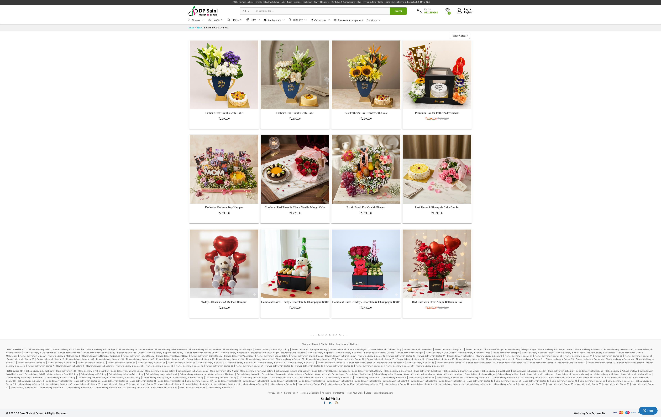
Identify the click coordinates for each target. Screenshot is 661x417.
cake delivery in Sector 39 (59, 381)
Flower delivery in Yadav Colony (272, 356)
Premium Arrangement (350, 20)
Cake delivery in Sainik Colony (125, 377)
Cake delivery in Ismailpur (450, 374)
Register (468, 12)
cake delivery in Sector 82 (80, 387)
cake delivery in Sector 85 (562, 377)
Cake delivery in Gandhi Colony (62, 374)
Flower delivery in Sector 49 (590, 359)
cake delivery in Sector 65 (424, 381)
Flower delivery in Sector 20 (401, 356)
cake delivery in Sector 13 (590, 377)
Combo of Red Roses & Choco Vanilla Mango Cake (295, 207)
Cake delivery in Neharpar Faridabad (25, 377)
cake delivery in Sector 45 (564, 381)
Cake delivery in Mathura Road (636, 374)
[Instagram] (336, 403)
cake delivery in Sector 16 (254, 384)
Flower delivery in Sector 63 (608, 356)
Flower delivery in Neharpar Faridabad (101, 356)
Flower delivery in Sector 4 (460, 356)
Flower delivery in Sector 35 (151, 362)
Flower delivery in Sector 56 (470, 359)
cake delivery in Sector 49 (452, 381)
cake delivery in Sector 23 (256, 381)
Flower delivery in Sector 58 (110, 359)
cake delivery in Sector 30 (31, 384)
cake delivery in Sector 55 (312, 381)
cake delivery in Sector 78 (616, 384)
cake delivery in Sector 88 (24, 387)
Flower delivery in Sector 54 (518, 356)
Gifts (331, 344)
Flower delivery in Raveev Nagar (172, 356)
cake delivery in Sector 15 (227, 384)
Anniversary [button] (274, 20)
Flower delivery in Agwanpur (235, 352)
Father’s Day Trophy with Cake (224, 112)
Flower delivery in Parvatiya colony (272, 349)
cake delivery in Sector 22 (228, 381)
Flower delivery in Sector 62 (530, 359)
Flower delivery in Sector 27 (431, 356)
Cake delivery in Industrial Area (419, 374)
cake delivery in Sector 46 (536, 381)
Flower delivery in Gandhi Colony (98, 352)
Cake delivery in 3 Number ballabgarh (331, 371)
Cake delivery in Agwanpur (193, 374)
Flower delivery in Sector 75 (100, 366)
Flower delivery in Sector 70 (70, 366)
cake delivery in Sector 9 (451, 384)
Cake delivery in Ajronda (274, 374)
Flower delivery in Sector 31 (301, 362)
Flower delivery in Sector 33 (212, 362)
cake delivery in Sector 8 (478, 384)
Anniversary (342, 344)
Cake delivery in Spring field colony (126, 374)
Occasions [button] (320, 20)
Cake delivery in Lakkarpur (540, 374)
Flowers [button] (196, 20)
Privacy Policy (275, 392)
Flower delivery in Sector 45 (61, 362)
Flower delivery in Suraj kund (449, 349)
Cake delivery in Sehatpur (561, 371)
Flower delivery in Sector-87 (320, 359)
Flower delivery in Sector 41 (578, 356)
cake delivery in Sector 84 (164, 387)
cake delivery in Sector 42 (618, 377)
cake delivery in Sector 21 (508, 381)
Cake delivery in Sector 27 (339, 377)
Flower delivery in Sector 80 (639, 356)
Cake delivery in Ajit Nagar (221, 374)
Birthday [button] (298, 19)
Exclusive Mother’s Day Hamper (224, 207)
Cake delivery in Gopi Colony (388, 374)
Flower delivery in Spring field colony (165, 352)
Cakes (315, 344)
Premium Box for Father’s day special (437, 112)
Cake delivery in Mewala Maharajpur (574, 374)
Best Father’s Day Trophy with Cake (365, 112)
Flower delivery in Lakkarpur (601, 352)
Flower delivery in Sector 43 (140, 359)
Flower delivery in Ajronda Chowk (202, 352)
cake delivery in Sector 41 (478, 377)
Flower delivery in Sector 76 (130, 366)
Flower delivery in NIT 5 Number (69, 349)
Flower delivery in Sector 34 (121, 362)
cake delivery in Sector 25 (368, 381)
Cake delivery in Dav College (329, 374)
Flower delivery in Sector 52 (200, 359)
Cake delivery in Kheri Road (511, 374)
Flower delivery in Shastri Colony (307, 356)
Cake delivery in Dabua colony (160, 371)
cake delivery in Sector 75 (560, 384)
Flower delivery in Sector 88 (219, 366)
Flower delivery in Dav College (379, 352)
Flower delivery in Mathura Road (64, 356)
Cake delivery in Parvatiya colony (256, 371)
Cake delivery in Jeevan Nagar (480, 374)
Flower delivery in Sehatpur (588, 349)
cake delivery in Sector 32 (221, 387)
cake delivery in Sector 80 (534, 377)
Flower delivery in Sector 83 (339, 366)
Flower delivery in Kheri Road (570, 352)
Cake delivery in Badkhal (300, 374)
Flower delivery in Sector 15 (391, 362)
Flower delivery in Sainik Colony (206, 356)
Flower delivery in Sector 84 (370, 366)
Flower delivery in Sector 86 (309, 366)
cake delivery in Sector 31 (143, 384)
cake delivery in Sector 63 (506, 377)
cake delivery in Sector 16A (340, 384)
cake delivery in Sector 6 (394, 377)
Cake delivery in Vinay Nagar (157, 377)
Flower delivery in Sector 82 (279, 366)
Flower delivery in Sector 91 (260, 359)
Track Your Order (354, 392)
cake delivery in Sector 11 (396, 384)
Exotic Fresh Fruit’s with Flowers (366, 207)
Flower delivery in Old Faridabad (40, 352)
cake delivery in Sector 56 (340, 381)
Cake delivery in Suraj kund (427, 371)
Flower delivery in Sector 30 (182, 362)
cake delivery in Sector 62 (396, 381)
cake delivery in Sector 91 (143, 381)
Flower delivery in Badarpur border (555, 349)
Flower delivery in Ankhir (293, 352)
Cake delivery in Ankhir (248, 374)
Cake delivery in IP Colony (93, 374)
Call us (427, 9)
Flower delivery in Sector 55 (440, 359)
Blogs (368, 392)
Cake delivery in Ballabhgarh (39, 371)
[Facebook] (324, 403)
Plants (324, 344)
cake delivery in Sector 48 (480, 381)
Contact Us (338, 392)
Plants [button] (235, 19)
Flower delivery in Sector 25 (500, 359)
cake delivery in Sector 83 (136, 387)
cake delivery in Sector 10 (424, 384)
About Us (326, 392)
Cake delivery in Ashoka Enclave (621, 371)
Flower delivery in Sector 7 (41, 366)
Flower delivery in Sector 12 (371, 356)
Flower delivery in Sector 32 (430, 366)
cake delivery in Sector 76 (588, 384)
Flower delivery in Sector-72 (290, 359)
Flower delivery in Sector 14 (450, 362)
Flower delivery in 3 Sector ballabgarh (348, 349)
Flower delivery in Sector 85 (20, 359)
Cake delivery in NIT (66, 371)
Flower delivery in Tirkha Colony (385, 349)
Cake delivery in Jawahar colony (127, 371)
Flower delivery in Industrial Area (474, 352)
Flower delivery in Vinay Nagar (239, 356)
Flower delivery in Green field (417, 349)
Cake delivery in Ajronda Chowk (161, 374)
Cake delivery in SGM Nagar (224, 371)
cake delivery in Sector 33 (59, 384)
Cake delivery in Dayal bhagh (495, 371)
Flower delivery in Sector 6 (489, 356)
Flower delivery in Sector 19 (361, 362)
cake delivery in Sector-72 (171, 381)
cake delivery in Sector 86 (108, 387)
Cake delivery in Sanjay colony (193, 371)
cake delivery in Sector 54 (421, 377)
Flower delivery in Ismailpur (506, 352)
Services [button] (372, 20)
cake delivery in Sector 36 (450, 377)
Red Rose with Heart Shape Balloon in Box (437, 302)
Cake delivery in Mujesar (606, 374)
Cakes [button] (216, 19)
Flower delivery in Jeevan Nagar (538, 352)
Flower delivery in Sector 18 (331, 362)
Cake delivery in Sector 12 (283, 377)
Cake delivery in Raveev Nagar (93, 377)
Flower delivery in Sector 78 (160, 366)
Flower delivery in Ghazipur (409, 352)
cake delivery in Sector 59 (115, 381)
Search (398, 11)
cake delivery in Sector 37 (592, 381)
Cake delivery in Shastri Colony (221, 377)
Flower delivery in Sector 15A (480, 362)
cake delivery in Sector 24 (284, 381)
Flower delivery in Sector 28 (272, 362)
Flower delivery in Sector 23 (380, 359)
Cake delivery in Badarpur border (529, 371)
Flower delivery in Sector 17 (542, 362)
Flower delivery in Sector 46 (31, 362)
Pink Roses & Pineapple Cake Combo (437, 207)
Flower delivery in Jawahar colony (136, 349)
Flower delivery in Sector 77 (189, 366)
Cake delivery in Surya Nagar (253, 377)
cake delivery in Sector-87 (200, 381)
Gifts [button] (253, 19)
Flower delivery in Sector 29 (242, 362)
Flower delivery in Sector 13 (50, 359)
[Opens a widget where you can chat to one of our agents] (648, 411)
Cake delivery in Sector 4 (367, 377)
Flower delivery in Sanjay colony (205, 349)
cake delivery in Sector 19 (199, 384)
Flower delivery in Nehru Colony (138, 356)
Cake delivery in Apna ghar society (293, 371)
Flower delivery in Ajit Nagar (265, 352)
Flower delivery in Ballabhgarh (102, 349)
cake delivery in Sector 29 (87, 384)
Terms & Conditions (309, 392)
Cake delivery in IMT (35, 374)
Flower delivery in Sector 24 (410, 359)
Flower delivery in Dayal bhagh (520, 349)
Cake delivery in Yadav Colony (188, 377)
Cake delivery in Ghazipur (358, 374)
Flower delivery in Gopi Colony (441, 352)
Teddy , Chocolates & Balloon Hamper (223, 302)
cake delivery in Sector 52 (87, 381)
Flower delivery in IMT (69, 352)
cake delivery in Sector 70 (532, 384)
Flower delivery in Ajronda (321, 352)
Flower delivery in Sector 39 (170, 359)
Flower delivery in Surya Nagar (340, 356)
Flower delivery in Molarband (618, 349)
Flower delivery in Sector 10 (601, 362)
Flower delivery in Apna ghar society (309, 349)
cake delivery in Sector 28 (115, 384)
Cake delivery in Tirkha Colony (367, 371)
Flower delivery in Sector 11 (571, 362)
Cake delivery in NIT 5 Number (93, 371)
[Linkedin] (330, 403)
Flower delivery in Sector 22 (350, 359)
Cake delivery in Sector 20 (311, 377)
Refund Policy (291, 392)
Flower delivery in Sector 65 (560, 359)
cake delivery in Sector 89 (193, 387)
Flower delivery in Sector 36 (549, 356)
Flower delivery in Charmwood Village (484, 349)
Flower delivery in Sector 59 (230, 359)
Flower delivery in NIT (40, 349)
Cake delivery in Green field (398, 371)
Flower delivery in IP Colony (131, 352)
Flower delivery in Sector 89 (400, 366)
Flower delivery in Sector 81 (249, 366)
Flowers (306, 344)
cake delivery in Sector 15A (311, 384)
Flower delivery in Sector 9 (630, 362)
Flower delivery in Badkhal (349, 352)
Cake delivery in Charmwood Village (461, 371)
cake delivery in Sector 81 (52, 387)
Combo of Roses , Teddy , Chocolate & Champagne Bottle (295, 302)
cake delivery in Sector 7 (505, 384)
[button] (220, 107)
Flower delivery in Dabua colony (171, 349)
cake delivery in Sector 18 (171, 384)
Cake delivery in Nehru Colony (60, 377)
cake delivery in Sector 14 (282, 384)
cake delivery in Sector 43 (31, 381)
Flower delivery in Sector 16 (420, 362)
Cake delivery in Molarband (589, 371)
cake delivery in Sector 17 (368, 384)
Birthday (354, 344)
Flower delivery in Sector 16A (511, 362)
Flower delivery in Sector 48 (620, 359)
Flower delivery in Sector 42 (80, 359)
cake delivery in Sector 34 (621, 381)
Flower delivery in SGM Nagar (238, 349)
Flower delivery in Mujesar (33, 356)
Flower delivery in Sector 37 (91, 362)
